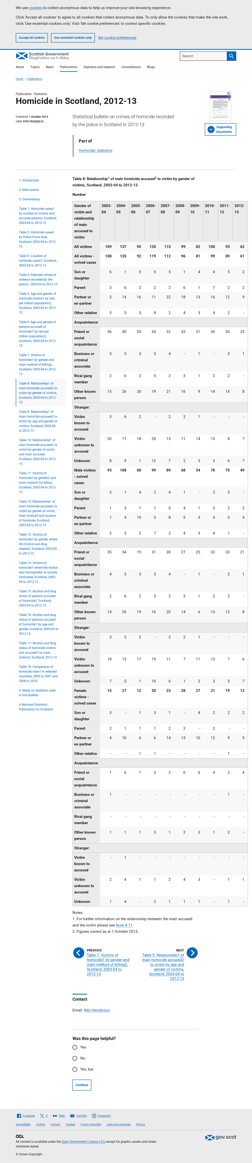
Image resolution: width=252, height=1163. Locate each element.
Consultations (131, 67)
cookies (35, 8)
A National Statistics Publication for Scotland (36, 707)
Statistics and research (99, 67)
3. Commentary (29, 199)
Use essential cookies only (73, 38)
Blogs (151, 67)
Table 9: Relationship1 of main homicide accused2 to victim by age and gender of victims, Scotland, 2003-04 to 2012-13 (38, 421)
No (82, 1058)
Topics (35, 67)
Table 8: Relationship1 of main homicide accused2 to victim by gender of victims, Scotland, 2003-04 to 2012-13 (38, 393)
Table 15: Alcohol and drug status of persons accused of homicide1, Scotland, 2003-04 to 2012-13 (37, 598)
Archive (40, 1124)
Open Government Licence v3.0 (83, 1142)
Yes (83, 1047)
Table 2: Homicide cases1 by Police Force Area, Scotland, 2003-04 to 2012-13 (37, 239)
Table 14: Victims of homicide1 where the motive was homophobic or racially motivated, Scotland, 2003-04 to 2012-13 (38, 572)
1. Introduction (29, 180)
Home (19, 78)
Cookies (70, 1124)
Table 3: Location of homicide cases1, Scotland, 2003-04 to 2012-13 (38, 260)
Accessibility (23, 1124)
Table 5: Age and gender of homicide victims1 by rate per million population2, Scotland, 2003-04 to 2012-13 (37, 303)
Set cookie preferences (117, 37)
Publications (68, 67)
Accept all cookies (32, 38)
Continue (82, 1085)
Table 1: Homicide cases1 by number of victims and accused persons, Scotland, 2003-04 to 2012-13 (38, 216)
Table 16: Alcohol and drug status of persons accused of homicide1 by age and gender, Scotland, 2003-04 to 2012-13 (38, 624)
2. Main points (29, 190)
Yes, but (86, 1069)
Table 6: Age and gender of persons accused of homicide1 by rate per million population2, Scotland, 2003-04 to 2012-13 (37, 334)
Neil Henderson (97, 1010)
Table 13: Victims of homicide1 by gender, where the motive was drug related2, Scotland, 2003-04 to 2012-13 (38, 544)
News (50, 67)
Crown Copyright (91, 1124)
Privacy (140, 1124)
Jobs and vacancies (119, 1124)
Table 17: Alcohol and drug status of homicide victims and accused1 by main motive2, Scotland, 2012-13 (38, 650)
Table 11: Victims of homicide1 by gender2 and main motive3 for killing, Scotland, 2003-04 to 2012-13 (37, 482)
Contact (55, 1124)
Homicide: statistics (95, 150)
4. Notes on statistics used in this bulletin (37, 693)
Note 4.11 (124, 925)
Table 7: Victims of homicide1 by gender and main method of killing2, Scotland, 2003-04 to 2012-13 (37, 364)
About (20, 67)
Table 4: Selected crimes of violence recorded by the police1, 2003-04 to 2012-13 (38, 279)
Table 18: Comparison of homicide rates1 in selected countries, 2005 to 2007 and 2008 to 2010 (38, 674)
